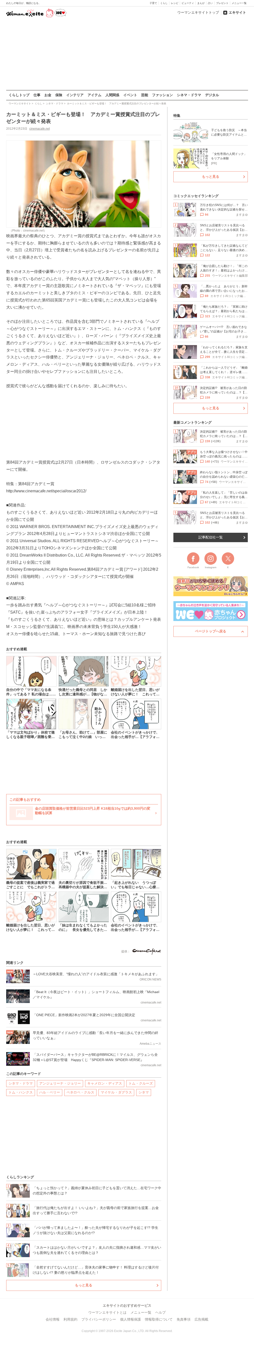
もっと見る (83, 1285)
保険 (58, 95)
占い (210, 3)
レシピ (174, 3)
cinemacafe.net (39, 128)
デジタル (212, 95)
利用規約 (70, 1319)
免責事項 (183, 1319)
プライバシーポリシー (98, 1319)
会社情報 (53, 1319)
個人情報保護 (130, 1319)
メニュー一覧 (239, 3)
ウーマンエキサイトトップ (198, 12)
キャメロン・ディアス (104, 1083)
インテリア (75, 95)
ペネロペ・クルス (80, 1092)
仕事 (36, 95)
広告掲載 (201, 1319)
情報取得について (159, 1319)
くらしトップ (19, 95)
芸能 (144, 95)
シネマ (143, 1092)
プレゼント (222, 3)
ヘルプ (160, 1312)
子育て (153, 3)
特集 (176, 115)
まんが (201, 3)
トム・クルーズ (140, 1083)
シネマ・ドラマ (189, 95)
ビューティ (188, 3)
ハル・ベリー (49, 1092)
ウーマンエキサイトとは (107, 1312)
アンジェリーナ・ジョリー (60, 1083)
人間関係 (112, 95)
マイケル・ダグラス (116, 1092)
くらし (164, 3)
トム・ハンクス (20, 1092)
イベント (130, 95)
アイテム (94, 95)
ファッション (162, 95)
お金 (47, 95)
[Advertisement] (127, 54)
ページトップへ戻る (210, 631)
